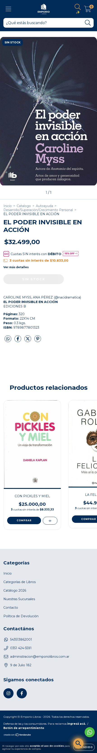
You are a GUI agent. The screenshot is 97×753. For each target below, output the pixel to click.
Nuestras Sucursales (19, 599)
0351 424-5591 (21, 648)
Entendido (84, 747)
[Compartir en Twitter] (28, 341)
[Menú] (8, 9)
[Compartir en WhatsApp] (8, 339)
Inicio (7, 206)
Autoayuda (44, 206)
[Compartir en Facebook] (18, 341)
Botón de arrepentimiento (23, 728)
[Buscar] (88, 23)
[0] (87, 10)
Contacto (10, 608)
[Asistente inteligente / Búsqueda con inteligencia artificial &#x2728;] (78, 743)
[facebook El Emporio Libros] (22, 693)
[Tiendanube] (17, 735)
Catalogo (24, 206)
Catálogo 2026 (14, 590)
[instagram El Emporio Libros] (8, 693)
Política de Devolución (21, 616)
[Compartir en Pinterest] (37, 341)
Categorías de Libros (19, 582)
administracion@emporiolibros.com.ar (39, 657)
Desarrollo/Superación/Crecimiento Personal (38, 210)
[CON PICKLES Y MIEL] (50, 521)
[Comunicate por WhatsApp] (90, 732)
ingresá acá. (76, 723)
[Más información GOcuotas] (71, 254)
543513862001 (21, 639)
